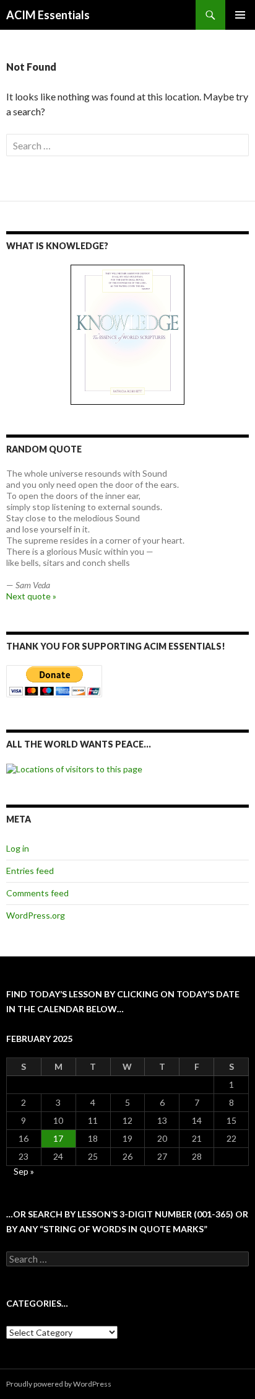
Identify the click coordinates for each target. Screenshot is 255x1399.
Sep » (24, 1171)
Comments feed (37, 893)
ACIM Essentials (48, 15)
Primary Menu (240, 15)
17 (58, 1138)
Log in (17, 848)
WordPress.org (35, 915)
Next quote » (31, 596)
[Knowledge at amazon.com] (127, 335)
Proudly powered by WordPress (58, 1383)
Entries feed (30, 870)
